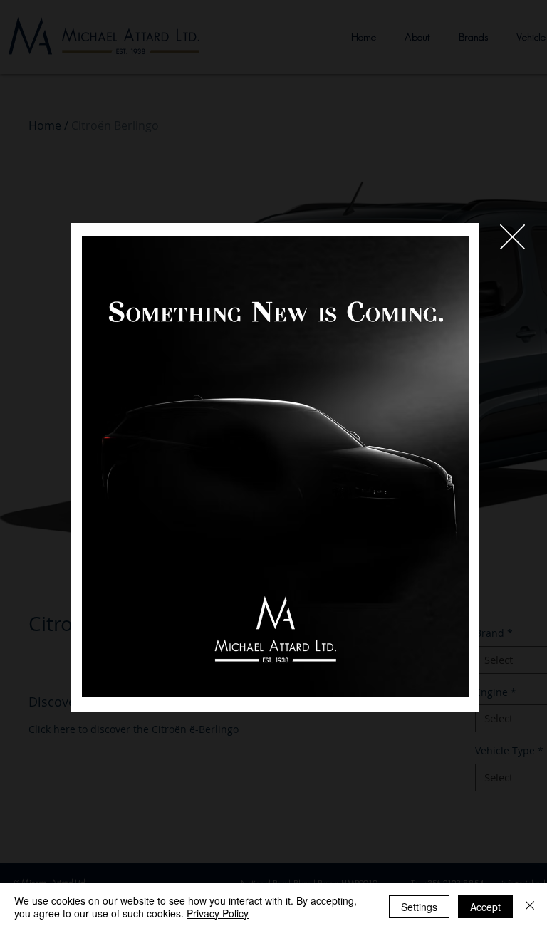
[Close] (529, 907)
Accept (485, 907)
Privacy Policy (218, 913)
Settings (419, 907)
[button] (512, 236)
